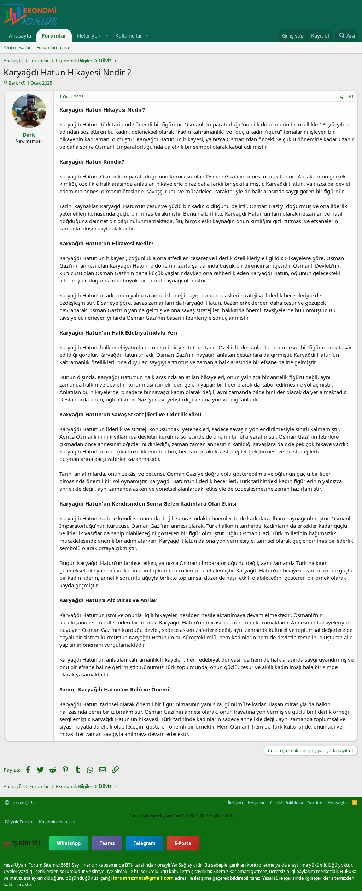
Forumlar (54, 35)
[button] (106, 35)
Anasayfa (20, 35)
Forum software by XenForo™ (181, 815)
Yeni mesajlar (17, 47)
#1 (351, 97)
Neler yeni (89, 35)
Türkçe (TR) (22, 802)
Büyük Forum (19, 821)
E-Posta (183, 843)
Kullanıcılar (128, 35)
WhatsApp (69, 843)
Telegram (145, 843)
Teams (107, 843)
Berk (13, 83)
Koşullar (256, 802)
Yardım (315, 802)
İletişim (235, 802)
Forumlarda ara (52, 47)
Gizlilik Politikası (286, 802)
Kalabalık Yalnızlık (57, 821)
